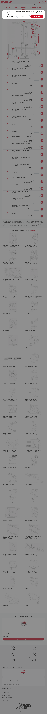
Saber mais (28, 14)
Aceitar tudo (37, 16)
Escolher (23, 16)
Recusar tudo (10, 16)
